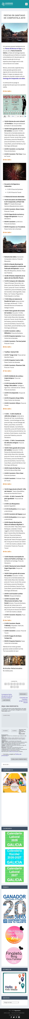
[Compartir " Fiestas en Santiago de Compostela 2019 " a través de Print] (17, 686)
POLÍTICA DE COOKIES (14, 1015)
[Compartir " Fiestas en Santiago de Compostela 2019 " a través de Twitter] (8, 683)
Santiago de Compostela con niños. (14, 78)
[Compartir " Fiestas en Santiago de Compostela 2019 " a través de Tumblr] (14, 683)
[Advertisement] (14, 809)
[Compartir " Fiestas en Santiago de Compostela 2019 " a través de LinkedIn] (20, 683)
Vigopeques (17, 1010)
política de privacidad (13, 751)
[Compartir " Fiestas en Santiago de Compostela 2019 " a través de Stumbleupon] (11, 686)
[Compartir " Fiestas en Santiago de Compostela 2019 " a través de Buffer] (23, 683)
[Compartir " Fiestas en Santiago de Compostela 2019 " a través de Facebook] (5, 683)
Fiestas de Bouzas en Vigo (13, 48)
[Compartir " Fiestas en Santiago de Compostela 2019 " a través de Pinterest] (17, 683)
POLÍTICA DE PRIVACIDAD (17, 1013)
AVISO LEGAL (7, 1013)
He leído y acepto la (11, 754)
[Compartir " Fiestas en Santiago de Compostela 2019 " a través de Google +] (11, 683)
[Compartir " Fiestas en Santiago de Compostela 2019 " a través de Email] (14, 686)
